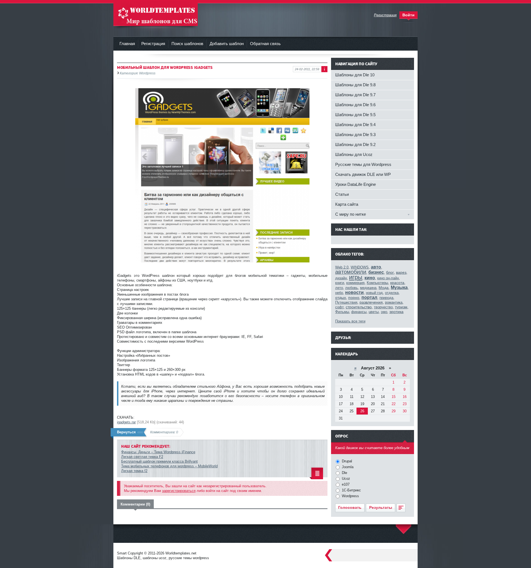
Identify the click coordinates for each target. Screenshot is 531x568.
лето (339, 288)
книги (339, 283)
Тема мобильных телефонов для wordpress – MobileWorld (169, 466)
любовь (351, 288)
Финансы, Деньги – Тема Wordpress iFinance (158, 452)
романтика (393, 302)
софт (339, 307)
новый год (374, 293)
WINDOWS (360, 267)
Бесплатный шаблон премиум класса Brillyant (159, 461)
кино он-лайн (388, 278)
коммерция (355, 283)
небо (339, 293)
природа (386, 298)
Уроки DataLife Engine (355, 184)
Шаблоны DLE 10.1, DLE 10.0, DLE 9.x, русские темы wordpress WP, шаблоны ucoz (155, 13)
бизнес (376, 272)
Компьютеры (377, 283)
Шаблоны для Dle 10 (354, 74)
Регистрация (153, 43)
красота (397, 282)
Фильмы (342, 312)
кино (370, 277)
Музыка (399, 287)
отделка (392, 293)
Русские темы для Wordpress (363, 164)
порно (353, 297)
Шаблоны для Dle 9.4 (355, 124)
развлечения (371, 302)
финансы (358, 312)
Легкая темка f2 (134, 471)
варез (401, 272)
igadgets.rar (126, 422)
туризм (401, 307)
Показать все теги (350, 321)
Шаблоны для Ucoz (354, 154)
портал (369, 297)
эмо (384, 312)
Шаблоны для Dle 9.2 (355, 144)
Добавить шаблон (227, 43)
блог (390, 272)
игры (355, 277)
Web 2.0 (341, 267)
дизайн (341, 278)
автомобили (350, 272)
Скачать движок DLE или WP (363, 174)
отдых (340, 297)
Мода (384, 287)
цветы (374, 312)
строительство (359, 307)
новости (354, 292)
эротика (396, 311)
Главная (127, 43)
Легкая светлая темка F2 (142, 457)
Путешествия (346, 302)
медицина (368, 288)
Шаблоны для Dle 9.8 (355, 84)
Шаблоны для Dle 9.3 (355, 134)
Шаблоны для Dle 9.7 (355, 94)
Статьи (342, 194)
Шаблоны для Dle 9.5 (355, 114)
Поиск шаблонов (187, 43)
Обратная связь (265, 43)
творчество (383, 307)
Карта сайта (346, 204)
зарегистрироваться (179, 491)
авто (376, 267)
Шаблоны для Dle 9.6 (355, 104)
